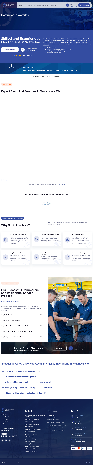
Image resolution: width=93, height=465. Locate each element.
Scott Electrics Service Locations (14, 19)
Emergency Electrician (32, 424)
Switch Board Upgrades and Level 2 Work (35, 416)
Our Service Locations (81, 433)
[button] (46, 370)
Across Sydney (79, 435)
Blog (3, 423)
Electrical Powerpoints (32, 446)
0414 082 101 (78, 349)
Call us (71, 4)
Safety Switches (30, 444)
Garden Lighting (30, 421)
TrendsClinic (34, 462)
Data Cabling (29, 436)
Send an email (79, 415)
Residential (52, 415)
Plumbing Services (31, 451)
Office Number (79, 421)
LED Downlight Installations (33, 429)
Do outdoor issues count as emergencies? (21, 377)
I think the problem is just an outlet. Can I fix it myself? (25, 393)
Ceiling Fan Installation (12, 164)
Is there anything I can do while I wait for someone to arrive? (28, 382)
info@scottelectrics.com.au (82, 417)
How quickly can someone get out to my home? (23, 371)
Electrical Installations (32, 449)
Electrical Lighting (31, 439)
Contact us (5, 421)
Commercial (52, 417)
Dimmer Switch (30, 441)
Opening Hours (79, 440)
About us (4, 414)
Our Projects (5, 417)
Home (2, 19)
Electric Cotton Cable (32, 434)
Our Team (5, 419)
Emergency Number (80, 427)
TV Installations (30, 431)
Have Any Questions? (31, 48)
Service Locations (54, 419)
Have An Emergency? (79, 347)
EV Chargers (29, 426)
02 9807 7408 (73, 6)
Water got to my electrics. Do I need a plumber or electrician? (28, 388)
